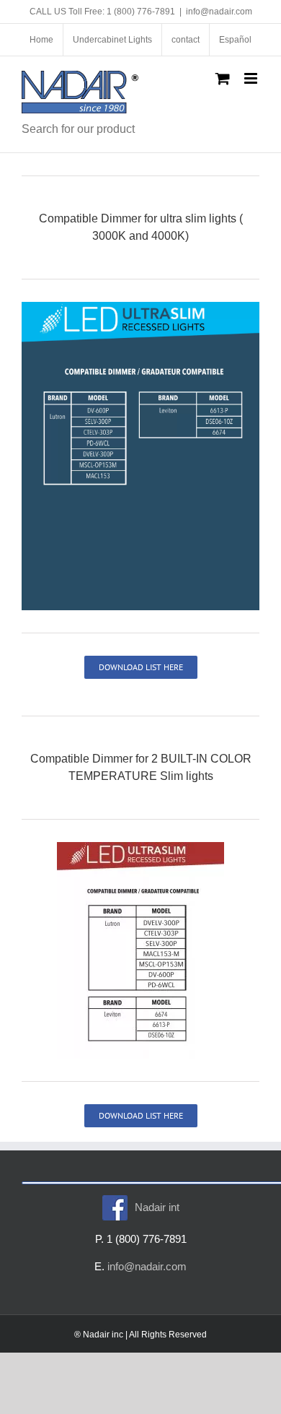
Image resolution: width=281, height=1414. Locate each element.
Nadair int (157, 1207)
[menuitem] (235, 40)
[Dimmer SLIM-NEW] (140, 307)
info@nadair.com (219, 11)
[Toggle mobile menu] (251, 78)
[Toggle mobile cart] (222, 78)
